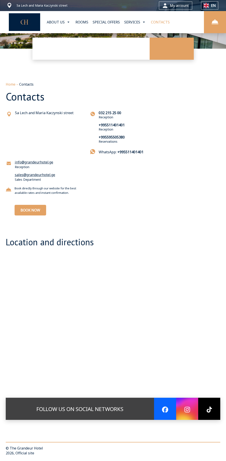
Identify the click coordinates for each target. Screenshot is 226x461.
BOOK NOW (30, 210)
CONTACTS (160, 22)
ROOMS (81, 22)
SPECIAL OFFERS (106, 22)
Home (11, 84)
